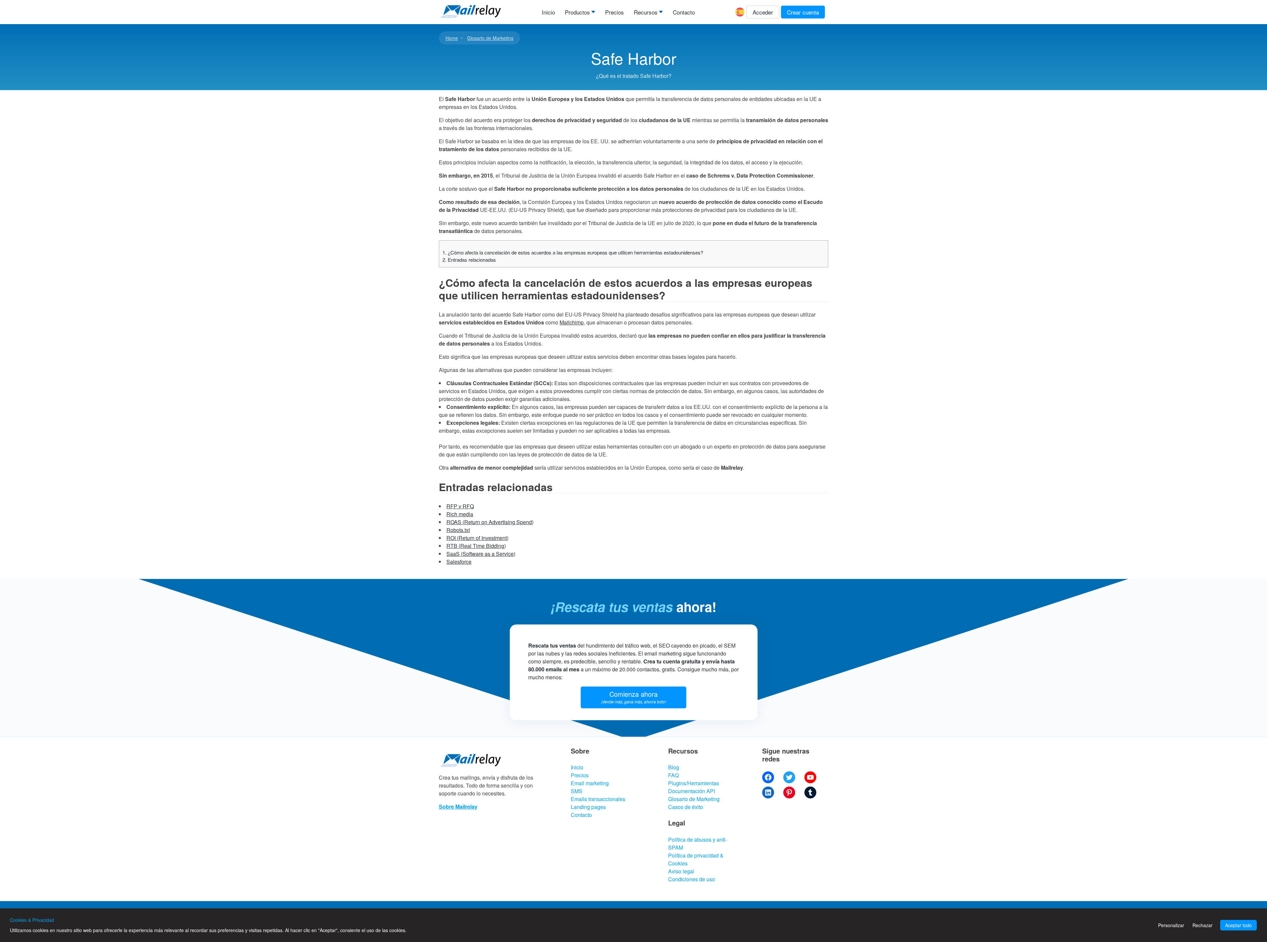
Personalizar (1171, 925)
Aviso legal (681, 871)
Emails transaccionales (598, 799)
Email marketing (590, 783)
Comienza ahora (633, 696)
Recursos (646, 12)
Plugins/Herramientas (693, 783)
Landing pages (588, 807)
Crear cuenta (803, 12)
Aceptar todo (1238, 925)
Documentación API (691, 791)
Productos (577, 12)
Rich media (459, 514)
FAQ (673, 775)
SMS (576, 791)
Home (451, 38)
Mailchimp (572, 322)
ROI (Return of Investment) (477, 538)
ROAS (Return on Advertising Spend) (490, 522)
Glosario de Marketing (490, 38)
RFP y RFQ (460, 506)
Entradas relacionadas (469, 259)
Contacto (684, 12)
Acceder (763, 12)
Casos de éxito (685, 807)
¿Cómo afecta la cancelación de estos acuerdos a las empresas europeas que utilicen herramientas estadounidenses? (572, 252)
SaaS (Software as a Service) (480, 553)
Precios (614, 12)
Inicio (548, 12)
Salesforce (458, 561)
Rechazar (1202, 925)
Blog (673, 767)
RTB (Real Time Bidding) (476, 546)
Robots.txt (458, 530)
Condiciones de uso (691, 879)
